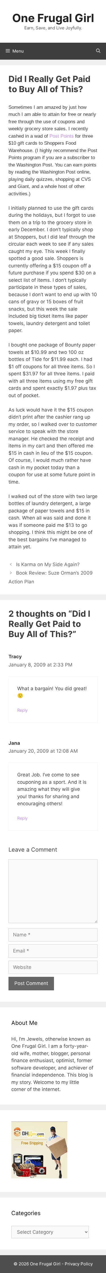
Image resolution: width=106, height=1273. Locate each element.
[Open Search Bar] (98, 51)
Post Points (61, 136)
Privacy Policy (79, 1263)
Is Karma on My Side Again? (48, 564)
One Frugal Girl (53, 18)
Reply (22, 710)
